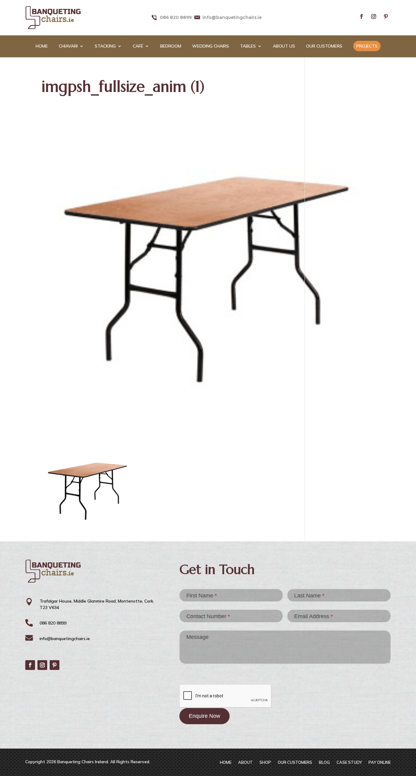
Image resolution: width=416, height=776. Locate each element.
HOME (42, 46)
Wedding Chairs (210, 46)
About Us (284, 46)
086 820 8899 (176, 17)
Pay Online (379, 762)
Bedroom (170, 46)
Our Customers (324, 46)
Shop (265, 762)
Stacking (105, 46)
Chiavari (68, 46)
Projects (367, 46)
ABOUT (245, 762)
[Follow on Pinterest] (386, 16)
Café (138, 46)
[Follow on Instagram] (374, 16)
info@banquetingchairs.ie (232, 17)
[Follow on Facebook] (361, 16)
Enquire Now (204, 716)
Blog (324, 762)
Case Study (349, 762)
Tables (248, 46)
